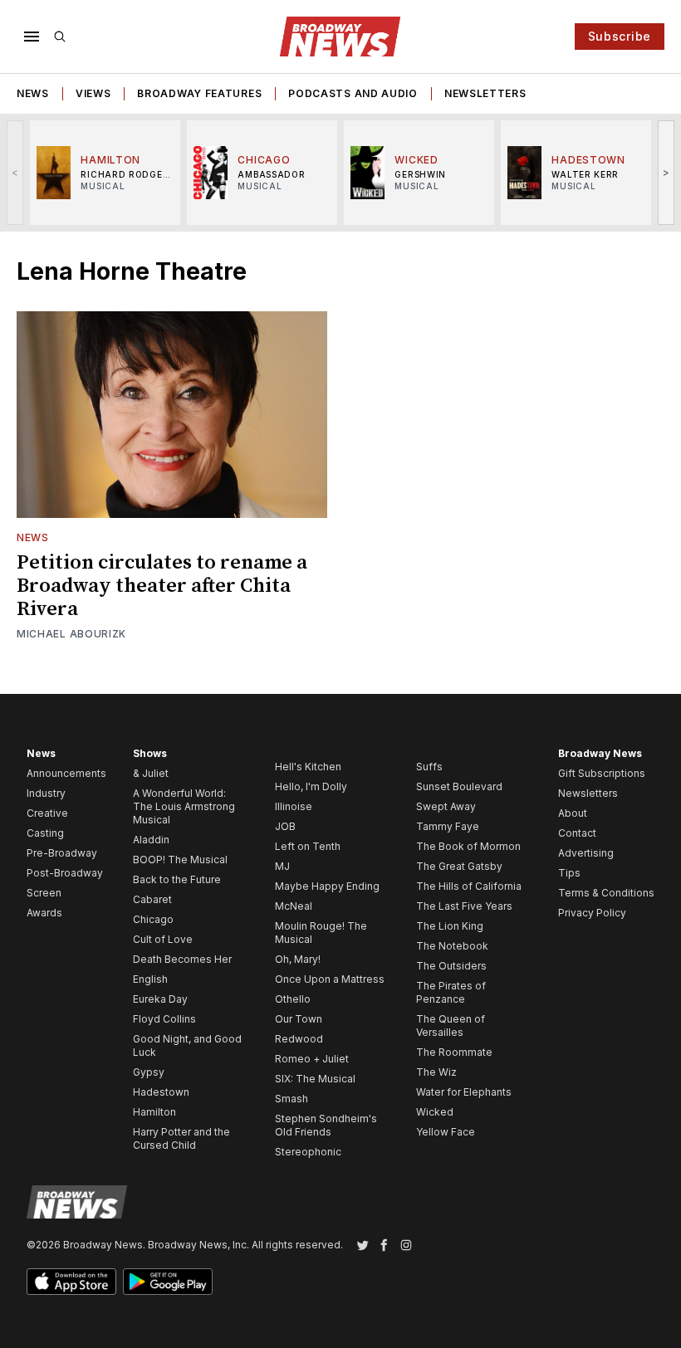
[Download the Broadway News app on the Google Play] (168, 1281)
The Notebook (452, 946)
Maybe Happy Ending (327, 886)
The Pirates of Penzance (451, 992)
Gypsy (148, 1072)
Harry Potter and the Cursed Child (181, 1138)
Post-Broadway (65, 873)
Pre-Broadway (62, 853)
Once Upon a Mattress (330, 979)
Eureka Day (160, 999)
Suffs (429, 766)
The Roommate (454, 1052)
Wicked (434, 1112)
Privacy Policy (592, 912)
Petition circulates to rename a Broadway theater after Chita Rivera (162, 586)
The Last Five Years (464, 906)
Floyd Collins (164, 1019)
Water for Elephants (464, 1092)
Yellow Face (445, 1132)
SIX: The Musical (315, 1078)
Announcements (66, 773)
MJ (282, 866)
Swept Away (446, 806)
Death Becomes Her (182, 959)
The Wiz (436, 1072)
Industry (46, 793)
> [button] (666, 172)
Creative (47, 813)
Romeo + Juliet (312, 1059)
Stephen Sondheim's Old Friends (326, 1125)
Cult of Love (163, 939)
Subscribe (619, 36)
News (33, 93)
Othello (293, 999)
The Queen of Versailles (450, 1025)
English (150, 979)
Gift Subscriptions (601, 773)
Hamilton (154, 1112)
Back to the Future (177, 879)
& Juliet (151, 773)
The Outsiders (451, 966)
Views (93, 93)
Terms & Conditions (606, 892)
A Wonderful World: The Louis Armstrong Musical (184, 806)
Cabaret (152, 899)
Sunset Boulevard (459, 786)
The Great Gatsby (459, 866)
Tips (569, 873)
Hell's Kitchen (308, 766)
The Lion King (449, 926)
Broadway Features (199, 93)
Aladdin (151, 839)
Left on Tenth (307, 846)
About (572, 813)
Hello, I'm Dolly (311, 786)
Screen (44, 892)
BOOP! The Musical (180, 859)
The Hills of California (469, 886)
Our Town (298, 1019)
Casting (45, 833)
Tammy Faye (447, 826)
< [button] (15, 172)
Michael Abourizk (71, 634)
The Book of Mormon (468, 846)
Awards (44, 912)
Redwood (299, 1039)
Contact (577, 833)
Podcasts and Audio (353, 93)
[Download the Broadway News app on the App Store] (71, 1281)
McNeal (293, 906)
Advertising (586, 853)
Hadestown (161, 1092)
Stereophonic (308, 1151)
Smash (291, 1098)
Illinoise (293, 806)
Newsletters (485, 93)
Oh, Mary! (298, 959)
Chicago (153, 919)
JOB (285, 826)
